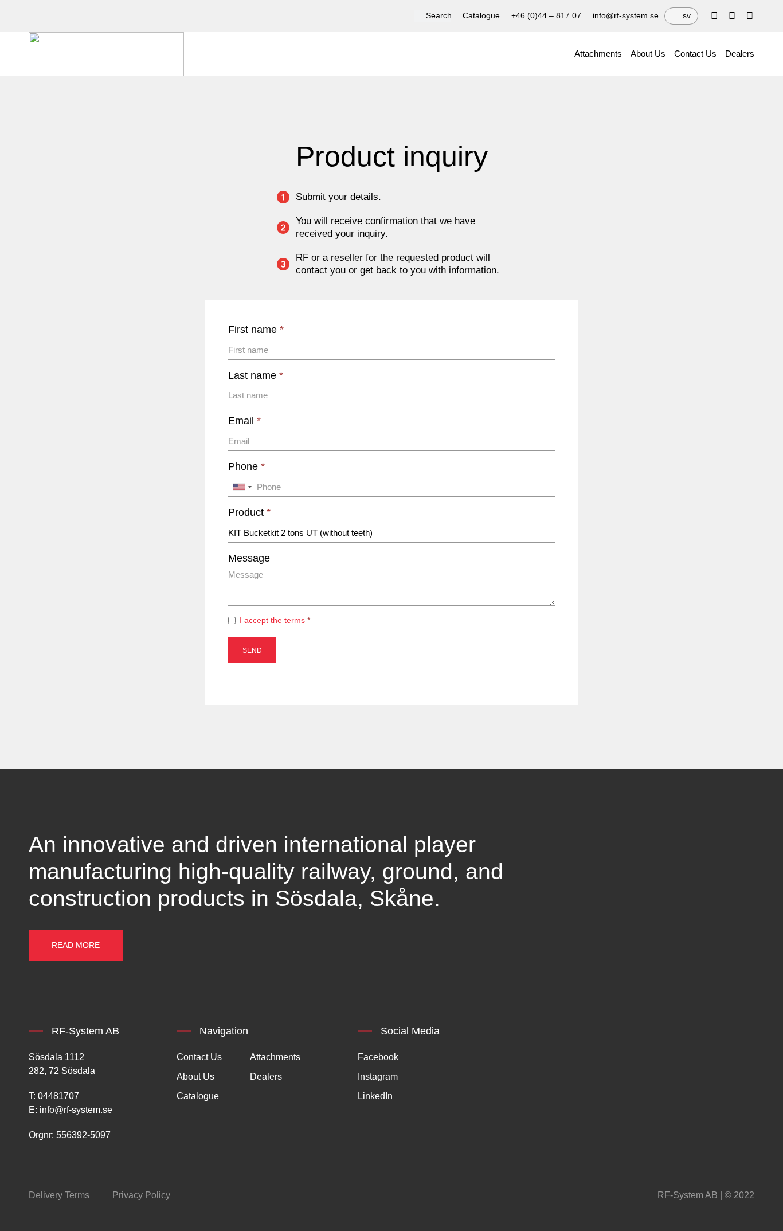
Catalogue (481, 15)
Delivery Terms (59, 1195)
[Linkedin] (732, 16)
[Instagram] (749, 16)
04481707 (58, 1096)
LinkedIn (375, 1096)
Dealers (739, 53)
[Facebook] (714, 16)
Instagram (378, 1076)
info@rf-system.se (626, 15)
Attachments (598, 53)
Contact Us (695, 53)
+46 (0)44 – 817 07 (546, 15)
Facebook (378, 1057)
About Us (648, 53)
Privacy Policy (141, 1195)
